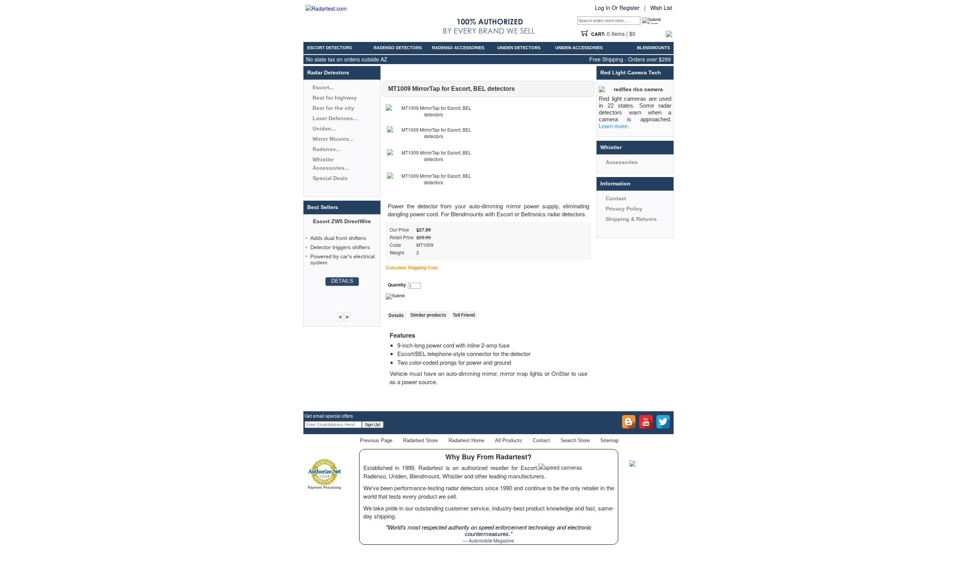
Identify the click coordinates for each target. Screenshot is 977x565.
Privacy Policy (624, 209)
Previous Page (376, 440)
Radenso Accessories (458, 47)
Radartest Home (466, 440)
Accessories (622, 162)
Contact (616, 198)
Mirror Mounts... (333, 139)
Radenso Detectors (398, 47)
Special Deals (330, 178)
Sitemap (609, 440)
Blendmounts (653, 47)
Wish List (661, 7)
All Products (508, 440)
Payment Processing (324, 487)
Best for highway (335, 98)
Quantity (397, 285)
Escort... (323, 87)
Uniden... (324, 129)
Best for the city (333, 108)
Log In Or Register (617, 7)
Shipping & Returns (631, 219)
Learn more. (614, 126)
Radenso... (326, 149)
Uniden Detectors (518, 47)
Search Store (575, 440)
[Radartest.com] (326, 8)
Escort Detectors (329, 47)
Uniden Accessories (579, 47)
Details (342, 281)
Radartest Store (420, 440)
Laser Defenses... (335, 118)
